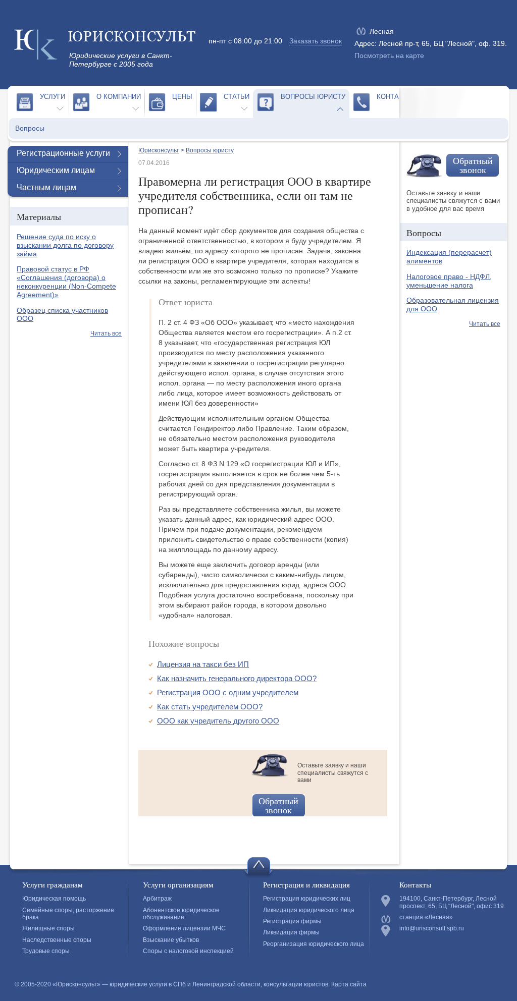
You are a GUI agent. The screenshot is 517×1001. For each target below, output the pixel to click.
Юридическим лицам (56, 170)
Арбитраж (157, 898)
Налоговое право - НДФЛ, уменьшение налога (449, 280)
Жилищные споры (48, 928)
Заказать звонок (315, 41)
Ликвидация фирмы (291, 932)
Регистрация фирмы (292, 921)
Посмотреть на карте (389, 55)
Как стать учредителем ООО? (210, 706)
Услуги (52, 96)
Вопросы (29, 128)
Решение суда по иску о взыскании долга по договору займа (65, 245)
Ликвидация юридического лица (308, 910)
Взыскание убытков (171, 939)
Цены (182, 96)
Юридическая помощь (54, 898)
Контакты (395, 96)
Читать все (106, 333)
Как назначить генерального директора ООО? (237, 678)
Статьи (236, 96)
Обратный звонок (278, 805)
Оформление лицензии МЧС (184, 928)
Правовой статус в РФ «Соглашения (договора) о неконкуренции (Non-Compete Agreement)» (66, 281)
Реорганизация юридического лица (313, 944)
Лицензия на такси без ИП (203, 664)
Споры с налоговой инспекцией (188, 951)
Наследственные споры (56, 939)
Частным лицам (46, 187)
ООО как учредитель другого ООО (218, 720)
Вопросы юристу (313, 96)
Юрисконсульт (158, 150)
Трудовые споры (46, 951)
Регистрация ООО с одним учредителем (227, 692)
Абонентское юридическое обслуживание (181, 914)
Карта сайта (349, 984)
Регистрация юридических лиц (306, 898)
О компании (118, 96)
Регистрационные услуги (63, 153)
